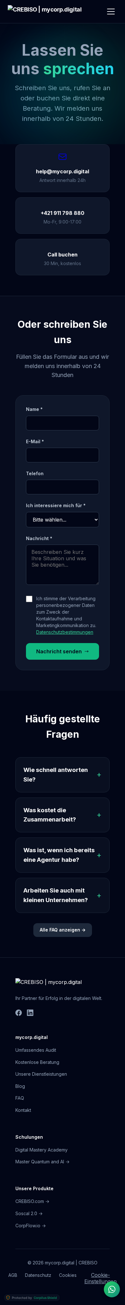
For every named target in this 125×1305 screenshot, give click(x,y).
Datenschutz (38, 1275)
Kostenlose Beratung (37, 1062)
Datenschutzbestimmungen (64, 632)
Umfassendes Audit (35, 1050)
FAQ (19, 1098)
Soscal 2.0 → (29, 1213)
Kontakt (23, 1110)
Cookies (68, 1275)
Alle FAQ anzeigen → (63, 929)
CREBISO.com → (32, 1201)
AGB (12, 1275)
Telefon (35, 473)
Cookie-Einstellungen (100, 1278)
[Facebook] (18, 1014)
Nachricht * (39, 538)
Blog (20, 1086)
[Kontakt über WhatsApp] (112, 1289)
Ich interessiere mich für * (56, 505)
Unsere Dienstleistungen (41, 1074)
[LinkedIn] (30, 1014)
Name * (34, 409)
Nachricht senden (59, 651)
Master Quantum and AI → (42, 1161)
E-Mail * (35, 441)
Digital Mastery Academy (41, 1149)
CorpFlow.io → (30, 1225)
